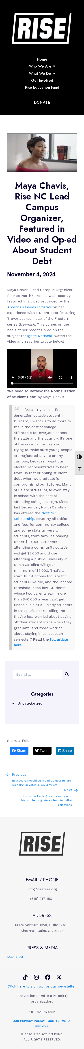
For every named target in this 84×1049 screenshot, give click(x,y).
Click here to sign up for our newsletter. (42, 986)
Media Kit (15, 957)
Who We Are (40, 66)
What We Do (40, 73)
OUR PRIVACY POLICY (29, 1021)
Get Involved (42, 80)
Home (42, 59)
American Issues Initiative (29, 307)
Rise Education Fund (42, 87)
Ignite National (39, 336)
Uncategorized (30, 703)
